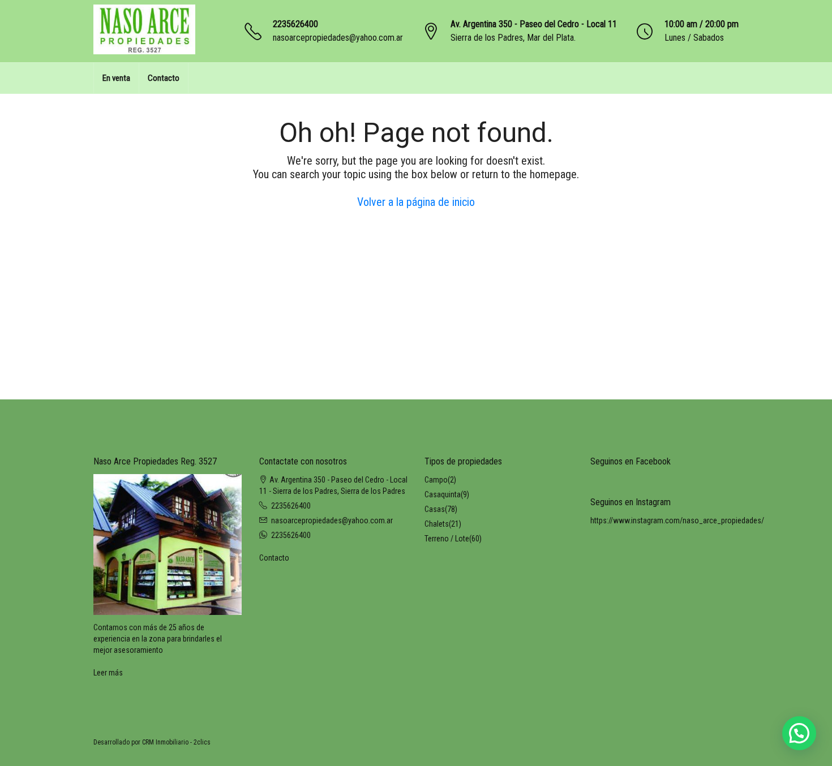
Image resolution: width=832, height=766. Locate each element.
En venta (116, 78)
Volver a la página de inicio (416, 202)
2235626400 (295, 24)
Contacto (163, 78)
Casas (434, 509)
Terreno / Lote (446, 538)
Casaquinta (442, 494)
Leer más (108, 672)
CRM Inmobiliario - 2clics (176, 742)
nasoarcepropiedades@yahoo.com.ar (338, 37)
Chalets (436, 523)
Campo (436, 479)
